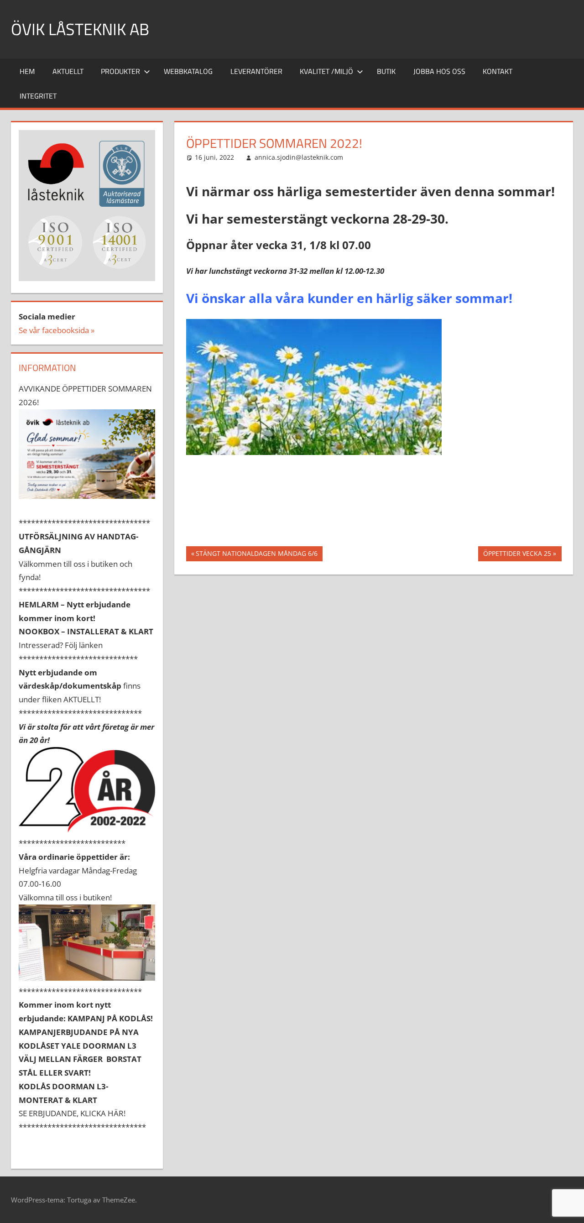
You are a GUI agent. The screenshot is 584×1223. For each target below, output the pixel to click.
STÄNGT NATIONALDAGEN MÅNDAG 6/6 (256, 555)
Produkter (120, 71)
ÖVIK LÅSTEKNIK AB (80, 29)
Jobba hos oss (439, 71)
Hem (27, 71)
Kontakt (497, 71)
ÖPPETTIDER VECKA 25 (517, 555)
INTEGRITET (38, 95)
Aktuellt (67, 71)
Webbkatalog (188, 71)
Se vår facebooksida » (56, 330)
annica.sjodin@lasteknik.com (299, 157)
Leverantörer (256, 71)
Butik (386, 71)
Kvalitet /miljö (326, 71)
